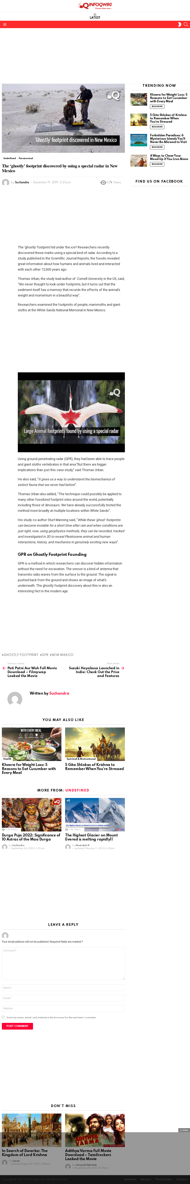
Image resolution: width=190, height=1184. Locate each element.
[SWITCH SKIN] (179, 24)
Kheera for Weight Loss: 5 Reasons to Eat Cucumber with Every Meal (29, 769)
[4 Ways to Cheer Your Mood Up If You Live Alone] (138, 160)
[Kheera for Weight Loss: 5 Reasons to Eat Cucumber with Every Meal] (31, 744)
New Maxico (63, 655)
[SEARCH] (186, 24)
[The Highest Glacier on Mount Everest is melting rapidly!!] (95, 814)
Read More (157, 106)
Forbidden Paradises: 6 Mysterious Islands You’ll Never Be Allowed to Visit (168, 139)
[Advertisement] (95, 56)
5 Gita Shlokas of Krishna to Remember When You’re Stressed (94, 767)
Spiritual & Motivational (81, 759)
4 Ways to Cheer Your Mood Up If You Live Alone (169, 157)
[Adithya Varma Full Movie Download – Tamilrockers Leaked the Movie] (95, 1130)
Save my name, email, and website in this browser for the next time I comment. (51, 1017)
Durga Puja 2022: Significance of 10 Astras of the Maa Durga (31, 837)
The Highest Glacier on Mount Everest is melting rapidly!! (91, 837)
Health (7, 759)
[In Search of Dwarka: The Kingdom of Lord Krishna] (31, 1130)
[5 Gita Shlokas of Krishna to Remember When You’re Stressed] (95, 744)
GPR (45, 655)
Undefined (77, 790)
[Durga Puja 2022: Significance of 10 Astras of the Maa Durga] (31, 814)
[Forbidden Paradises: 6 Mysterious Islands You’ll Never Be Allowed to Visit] (138, 140)
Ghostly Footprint (21, 655)
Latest (95, 17)
